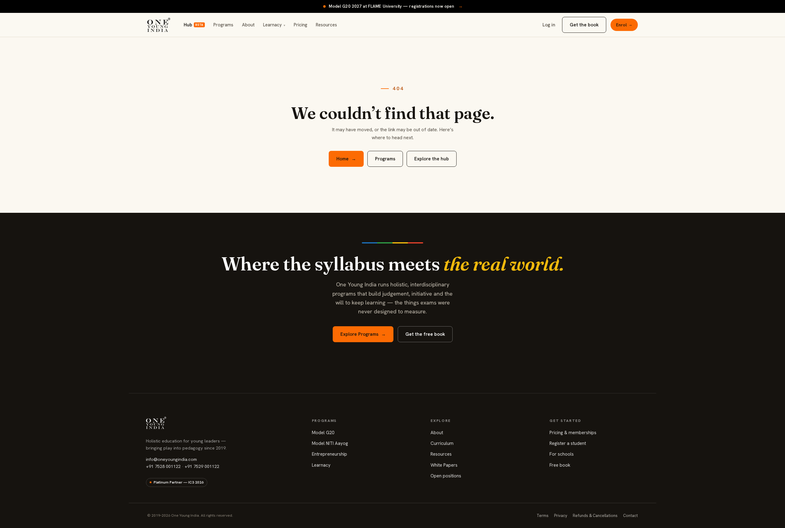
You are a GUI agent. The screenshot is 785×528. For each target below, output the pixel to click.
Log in (548, 25)
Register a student (568, 443)
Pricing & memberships (573, 433)
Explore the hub (431, 159)
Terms (543, 515)
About (248, 25)
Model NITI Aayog (330, 443)
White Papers (444, 465)
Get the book (584, 25)
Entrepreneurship (329, 454)
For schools (562, 454)
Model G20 (323, 433)
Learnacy (274, 25)
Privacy (560, 515)
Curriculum (442, 443)
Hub (193, 25)
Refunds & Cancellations (595, 515)
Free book (560, 465)
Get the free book (425, 334)
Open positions (446, 476)
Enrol (624, 25)
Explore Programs (363, 334)
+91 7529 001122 (202, 466)
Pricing (300, 25)
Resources (326, 25)
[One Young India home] (158, 25)
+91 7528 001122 (163, 466)
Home (346, 159)
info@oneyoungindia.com (171, 459)
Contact (630, 515)
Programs (223, 25)
